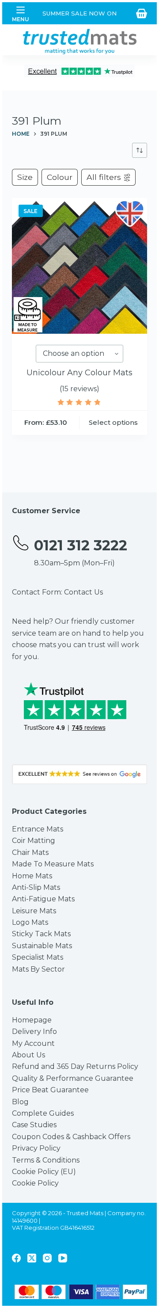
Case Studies (34, 1125)
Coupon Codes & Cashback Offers (71, 1137)
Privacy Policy (36, 1148)
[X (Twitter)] (31, 1258)
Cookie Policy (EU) (44, 1171)
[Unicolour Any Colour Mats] (80, 266)
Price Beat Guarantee (50, 1090)
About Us (28, 1055)
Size (25, 177)
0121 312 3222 (80, 545)
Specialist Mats (37, 957)
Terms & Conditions (46, 1160)
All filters (104, 177)
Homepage (32, 1020)
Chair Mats (30, 852)
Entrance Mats (37, 829)
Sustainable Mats (42, 946)
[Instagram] (47, 1258)
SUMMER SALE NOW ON (79, 13)
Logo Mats (30, 922)
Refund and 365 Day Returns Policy (75, 1066)
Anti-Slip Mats (36, 887)
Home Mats (32, 876)
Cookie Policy (35, 1183)
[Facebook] (16, 1258)
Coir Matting (33, 840)
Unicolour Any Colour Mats (79, 373)
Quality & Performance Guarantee (72, 1078)
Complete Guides (43, 1113)
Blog (20, 1102)
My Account (33, 1043)
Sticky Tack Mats (41, 934)
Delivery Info (34, 1031)
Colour (59, 177)
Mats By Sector (38, 969)
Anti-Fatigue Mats (43, 899)
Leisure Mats (34, 911)
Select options (113, 422)
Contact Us (83, 592)
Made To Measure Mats (53, 864)
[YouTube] (62, 1258)
